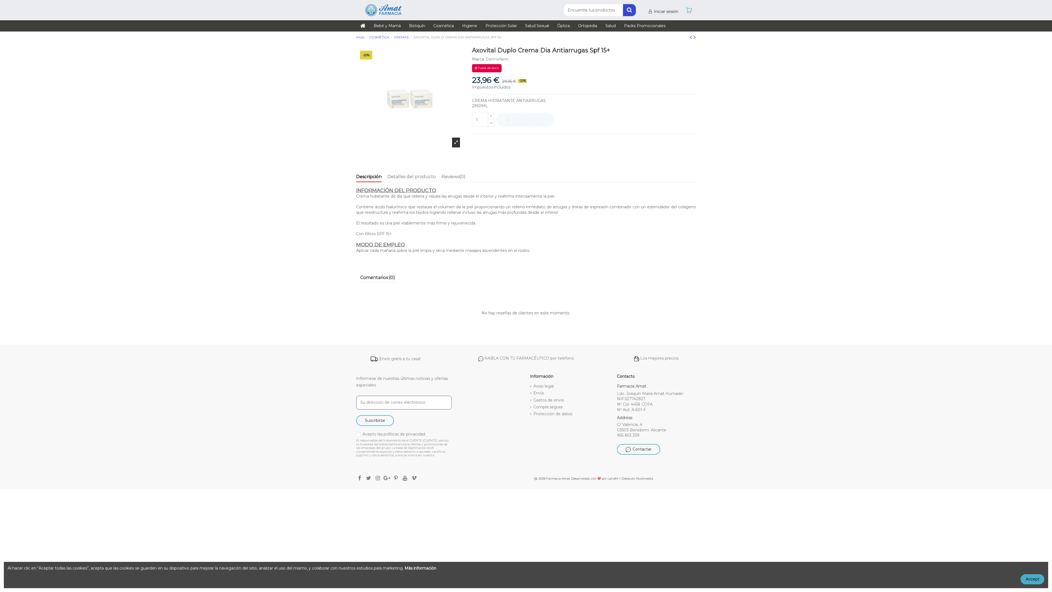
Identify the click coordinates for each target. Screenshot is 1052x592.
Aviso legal (543, 386)
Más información (420, 568)
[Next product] (695, 37)
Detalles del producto (411, 176)
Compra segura (547, 407)
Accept (1032, 579)
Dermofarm (497, 59)
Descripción (369, 176)
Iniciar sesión (666, 11)
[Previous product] (692, 37)
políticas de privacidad (404, 434)
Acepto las (393, 434)
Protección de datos (552, 413)
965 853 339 (628, 435)
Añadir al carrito (529, 119)
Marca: (478, 59)
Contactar (642, 449)
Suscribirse (375, 420)
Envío (538, 393)
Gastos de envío (548, 400)
